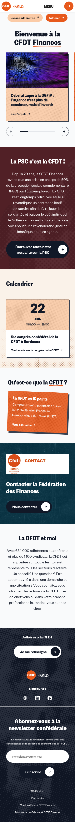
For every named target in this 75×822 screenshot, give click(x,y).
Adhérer (54, 18)
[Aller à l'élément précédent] (10, 131)
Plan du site (37, 798)
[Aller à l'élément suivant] (64, 131)
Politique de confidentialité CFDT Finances (37, 812)
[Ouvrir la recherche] (68, 6)
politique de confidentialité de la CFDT (48, 743)
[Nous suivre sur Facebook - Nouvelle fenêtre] (50, 698)
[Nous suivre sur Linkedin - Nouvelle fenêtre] (37, 698)
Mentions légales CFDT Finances (37, 805)
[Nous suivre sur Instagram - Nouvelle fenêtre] (25, 698)
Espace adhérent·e (23, 18)
